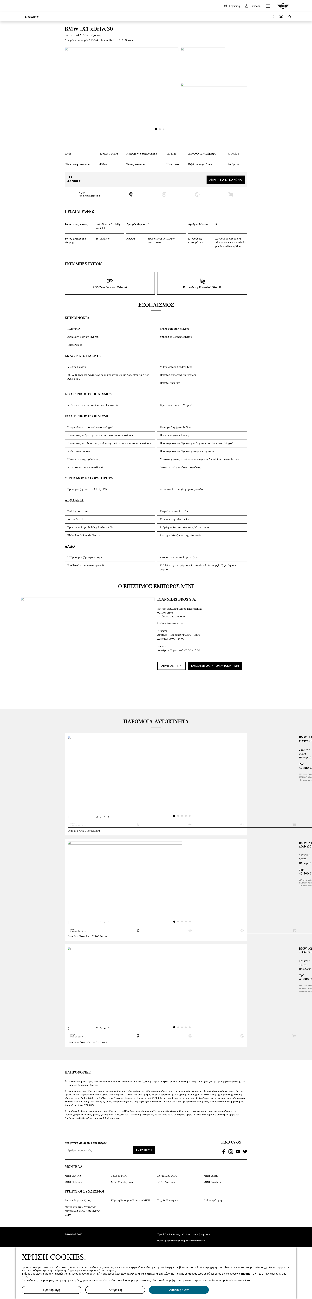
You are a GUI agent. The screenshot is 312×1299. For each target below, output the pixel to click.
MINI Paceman (166, 1182)
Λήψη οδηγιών (171, 666)
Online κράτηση (213, 1200)
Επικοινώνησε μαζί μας (78, 1200)
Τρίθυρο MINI (119, 1175)
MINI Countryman (122, 1182)
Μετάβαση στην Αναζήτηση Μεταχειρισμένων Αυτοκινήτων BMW (83, 1211)
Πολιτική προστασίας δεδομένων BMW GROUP (181, 1240)
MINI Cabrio (211, 1175)
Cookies (186, 1234)
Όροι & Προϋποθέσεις (168, 1234)
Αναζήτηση (144, 1150)
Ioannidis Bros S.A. (112, 40)
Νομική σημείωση (201, 1234)
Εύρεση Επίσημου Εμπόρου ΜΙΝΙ (130, 1200)
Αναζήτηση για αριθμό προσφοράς (86, 1143)
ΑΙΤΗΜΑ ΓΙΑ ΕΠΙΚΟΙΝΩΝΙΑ (225, 179)
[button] (268, 6)
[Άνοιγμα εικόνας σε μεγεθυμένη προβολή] (121, 90)
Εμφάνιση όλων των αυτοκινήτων (215, 666)
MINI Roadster (212, 1182)
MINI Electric (73, 1175)
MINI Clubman (73, 1182)
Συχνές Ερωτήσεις (167, 1200)
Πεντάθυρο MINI (167, 1175)
